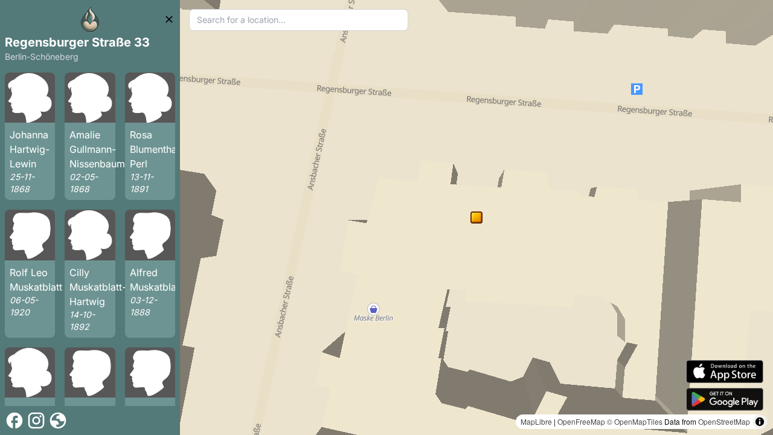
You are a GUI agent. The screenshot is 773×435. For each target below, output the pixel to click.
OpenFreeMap (581, 421)
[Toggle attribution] (759, 421)
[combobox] (299, 20)
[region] (476, 217)
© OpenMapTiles (634, 421)
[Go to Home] (89, 19)
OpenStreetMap (724, 421)
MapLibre (536, 421)
